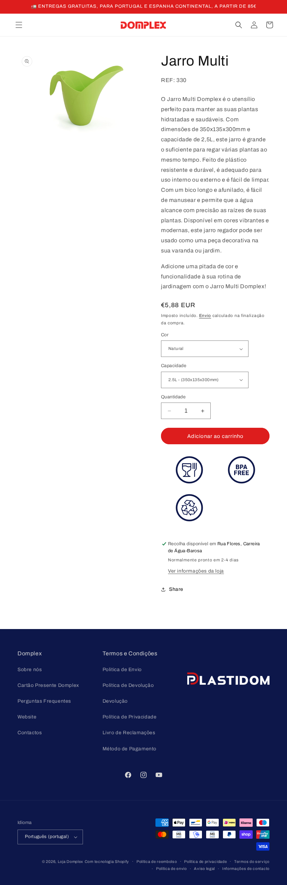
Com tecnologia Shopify (107, 861)
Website (27, 717)
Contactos (30, 732)
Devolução (115, 701)
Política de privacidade (205, 861)
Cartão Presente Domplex (48, 685)
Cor (164, 334)
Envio (205, 315)
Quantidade (173, 396)
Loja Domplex (70, 861)
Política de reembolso (156, 861)
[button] (19, 25)
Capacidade (173, 365)
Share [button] (176, 589)
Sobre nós (30, 669)
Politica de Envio (122, 669)
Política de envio (171, 868)
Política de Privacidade (130, 717)
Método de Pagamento (129, 748)
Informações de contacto (246, 868)
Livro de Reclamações (129, 732)
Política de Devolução (128, 685)
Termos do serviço (252, 861)
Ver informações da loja (196, 571)
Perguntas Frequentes (44, 701)
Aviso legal (204, 868)
